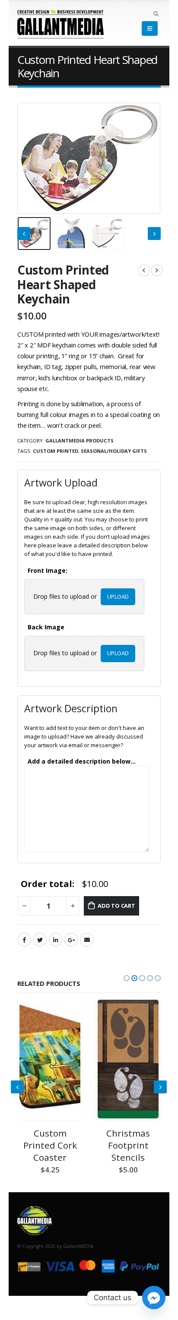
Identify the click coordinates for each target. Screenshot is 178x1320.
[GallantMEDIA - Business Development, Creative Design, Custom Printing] (41, 24)
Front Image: (49, 571)
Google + (71, 940)
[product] (49, 1059)
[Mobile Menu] (150, 28)
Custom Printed (55, 451)
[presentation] (28, 158)
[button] (126, 978)
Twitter (40, 940)
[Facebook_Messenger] (153, 1297)
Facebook (24, 940)
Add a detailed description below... (82, 761)
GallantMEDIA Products (79, 440)
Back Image (48, 627)
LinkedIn (56, 940)
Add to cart (116, 905)
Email (87, 940)
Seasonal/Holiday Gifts (114, 451)
